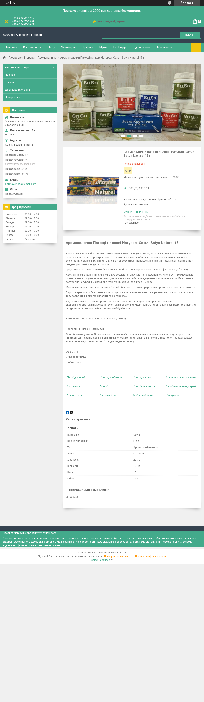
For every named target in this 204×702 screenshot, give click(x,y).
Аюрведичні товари (22, 57)
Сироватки (73, 386)
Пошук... (190, 34)
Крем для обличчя (111, 377)
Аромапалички (47, 57)
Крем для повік (142, 377)
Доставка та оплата (17, 89)
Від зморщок (75, 395)
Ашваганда (164, 47)
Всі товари (30, 47)
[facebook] (67, 413)
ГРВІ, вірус (120, 47)
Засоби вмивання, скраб (181, 386)
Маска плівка (108, 395)
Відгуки (9, 82)
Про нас (10, 74)
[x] (71, 413)
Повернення (12, 97)
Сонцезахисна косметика (181, 377)
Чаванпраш (68, 47)
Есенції (104, 386)
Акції (51, 47)
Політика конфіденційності (150, 556)
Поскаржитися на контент (118, 556)
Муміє (103, 47)
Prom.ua (121, 552)
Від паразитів (142, 47)
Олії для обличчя (143, 395)
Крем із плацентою (144, 386)
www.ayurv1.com (46, 532)
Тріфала (87, 47)
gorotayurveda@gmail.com (20, 183)
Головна (11, 47)
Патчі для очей (76, 377)
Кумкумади (172, 395)
